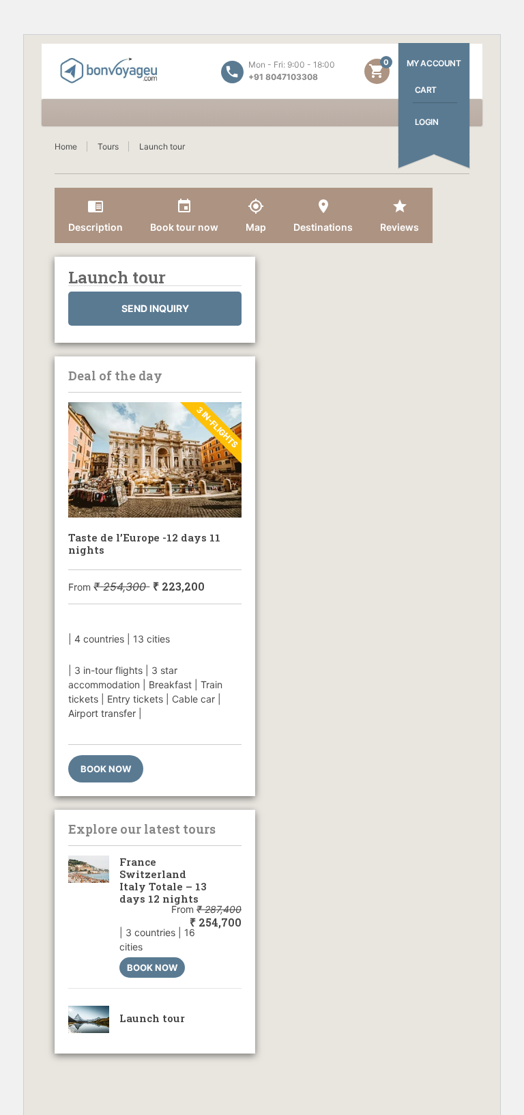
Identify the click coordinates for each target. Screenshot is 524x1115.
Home (66, 146)
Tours (108, 146)
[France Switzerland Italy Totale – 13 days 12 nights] (88, 917)
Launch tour (152, 1018)
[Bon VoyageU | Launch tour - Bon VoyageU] (109, 71)
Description (95, 215)
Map (256, 215)
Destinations (323, 215)
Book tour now (184, 215)
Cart (426, 90)
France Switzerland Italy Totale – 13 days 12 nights (163, 880)
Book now (106, 768)
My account (434, 63)
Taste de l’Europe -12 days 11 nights (144, 543)
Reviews (399, 215)
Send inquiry (155, 308)
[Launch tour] (88, 1019)
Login (427, 122)
